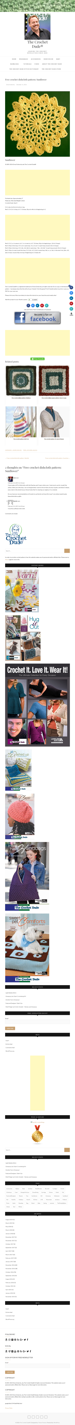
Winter (20, 1207)
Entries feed (9, 1044)
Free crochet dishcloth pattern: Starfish (17, 458)
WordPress (57, 1422)
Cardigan (54, 1188)
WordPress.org (10, 1051)
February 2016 (10, 1282)
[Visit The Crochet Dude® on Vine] (9, 1351)
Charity (62, 1188)
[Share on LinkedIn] (71, 299)
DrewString (35, 1192)
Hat (7, 1199)
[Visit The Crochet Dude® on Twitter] (25, 1340)
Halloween (57, 1196)
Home (14, 59)
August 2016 (9, 1279)
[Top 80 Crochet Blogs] (37, 1122)
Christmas (9, 1192)
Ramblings (14, 64)
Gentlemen (34, 1196)
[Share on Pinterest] (42, 307)
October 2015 (10, 1286)
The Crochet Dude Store (51, 69)
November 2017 (10, 1240)
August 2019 (9, 1219)
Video (36, 64)
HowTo (28, 1199)
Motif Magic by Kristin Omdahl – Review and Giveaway (21, 1007)
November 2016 (10, 1268)
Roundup (21, 1203)
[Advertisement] (37, 182)
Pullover (65, 1199)
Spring (45, 1203)
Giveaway (48, 1196)
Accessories (36, 59)
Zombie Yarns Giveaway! (13, 1000)
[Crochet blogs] (37, 1126)
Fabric (57, 1192)
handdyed (65, 1196)
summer (52, 1203)
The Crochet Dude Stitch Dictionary (24, 69)
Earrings (44, 1192)
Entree (51, 1192)
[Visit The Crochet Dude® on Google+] (21, 1340)
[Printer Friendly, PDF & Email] (37, 359)
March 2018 (9, 1230)
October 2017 (10, 1244)
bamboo (30, 1188)
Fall (63, 1192)
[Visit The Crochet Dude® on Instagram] (9, 1340)
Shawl (32, 1203)
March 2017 (9, 1254)
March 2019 (9, 1223)
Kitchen (29, 450)
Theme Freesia (42, 1422)
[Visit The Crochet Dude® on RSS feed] (18, 1340)
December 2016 (10, 1265)
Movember (49, 1199)
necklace (57, 1199)
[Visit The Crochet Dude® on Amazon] (6, 1340)
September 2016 (10, 1275)
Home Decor (48, 59)
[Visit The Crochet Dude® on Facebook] (27, 1340)
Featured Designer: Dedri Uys (14, 1003)
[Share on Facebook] (28, 307)
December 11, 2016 (21, 84)
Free (24, 450)
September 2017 (10, 1247)
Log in (7, 1040)
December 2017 (10, 1237)
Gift (41, 1196)
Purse (7, 1203)
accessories (9, 1188)
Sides (39, 1203)
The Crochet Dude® (37, 44)
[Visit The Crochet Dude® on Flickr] (12, 1340)
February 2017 (10, 1258)
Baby (58, 59)
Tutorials (28, 64)
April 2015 (9, 1289)
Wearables (23, 59)
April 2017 (9, 1251)
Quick (35, 450)
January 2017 (9, 1261)
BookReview (38, 1188)
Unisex (8, 1207)
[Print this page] (46, 307)
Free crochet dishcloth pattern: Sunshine (57, 458)
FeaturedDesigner (11, 1196)
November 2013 (10, 1296)
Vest (14, 1207)
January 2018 (9, 1233)
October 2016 (10, 1272)
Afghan (17, 1188)
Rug (27, 1203)
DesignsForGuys (25, 1192)
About (7, 559)
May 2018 (8, 1226)
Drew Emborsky (10, 84)
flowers (21, 1196)
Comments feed (10, 1047)
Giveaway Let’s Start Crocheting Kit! (16, 996)
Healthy (13, 1199)
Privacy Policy (8, 1408)
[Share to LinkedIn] (37, 307)
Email (7, 1018)
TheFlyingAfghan (61, 1203)
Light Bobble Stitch (11, 993)
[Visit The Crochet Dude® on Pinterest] (15, 1340)
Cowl (16, 1192)
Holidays (21, 1199)
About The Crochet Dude (52, 64)
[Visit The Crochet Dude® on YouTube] (15, 1351)
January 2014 (9, 1293)
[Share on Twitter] (33, 307)
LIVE (41, 1199)
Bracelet (47, 1188)
